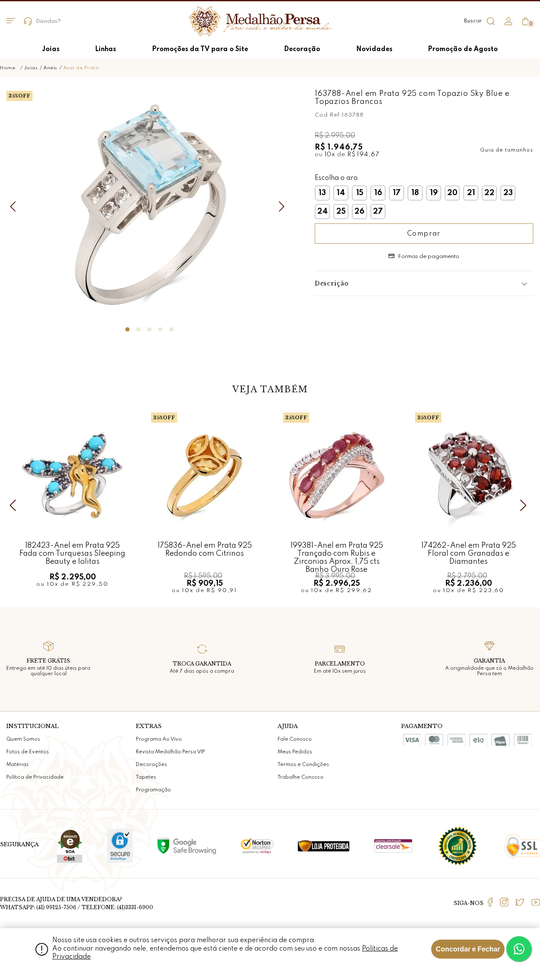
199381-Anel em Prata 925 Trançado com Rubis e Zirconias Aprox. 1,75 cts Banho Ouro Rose (336, 553)
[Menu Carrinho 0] (525, 21)
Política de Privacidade (35, 777)
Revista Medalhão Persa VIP (170, 752)
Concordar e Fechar (468, 949)
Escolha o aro (336, 178)
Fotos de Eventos (27, 752)
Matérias (17, 764)
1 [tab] (127, 329)
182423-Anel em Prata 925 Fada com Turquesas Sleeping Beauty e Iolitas (72, 553)
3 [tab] (149, 329)
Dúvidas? (48, 21)
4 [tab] (160, 329)
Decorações (151, 764)
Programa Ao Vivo (159, 739)
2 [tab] (138, 329)
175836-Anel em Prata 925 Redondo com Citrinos (204, 549)
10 (330, 155)
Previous (14, 206)
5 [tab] (171, 329)
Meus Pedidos (295, 752)
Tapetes (146, 777)
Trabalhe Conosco (301, 777)
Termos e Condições (303, 764)
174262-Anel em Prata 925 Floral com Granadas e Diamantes (468, 553)
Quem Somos (23, 739)
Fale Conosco (295, 739)
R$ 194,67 (363, 155)
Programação (153, 790)
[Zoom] (149, 205)
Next (283, 206)
